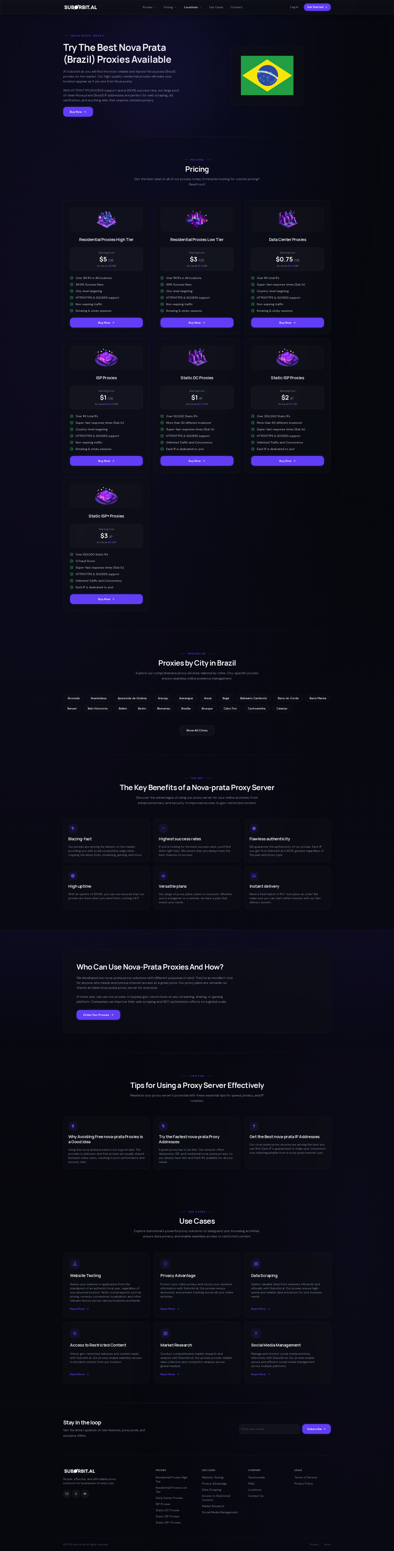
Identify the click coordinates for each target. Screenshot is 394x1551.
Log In (294, 7)
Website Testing (212, 1477)
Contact (236, 7)
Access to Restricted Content (216, 1498)
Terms (327, 1544)
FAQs (251, 1483)
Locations (254, 1490)
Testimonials (256, 1477)
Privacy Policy (303, 1483)
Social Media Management (220, 1512)
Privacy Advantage (214, 1483)
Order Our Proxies (96, 1015)
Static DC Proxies (167, 1510)
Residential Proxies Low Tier (171, 1490)
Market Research (213, 1506)
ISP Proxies (163, 1504)
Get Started (315, 7)
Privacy (314, 1544)
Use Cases (216, 7)
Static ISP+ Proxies (168, 1522)
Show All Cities (197, 730)
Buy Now (76, 112)
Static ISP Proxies (167, 1516)
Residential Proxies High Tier (171, 1479)
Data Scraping (211, 1490)
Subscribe (314, 1429)
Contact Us (255, 1496)
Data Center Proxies (169, 1498)
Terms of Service (305, 1477)
